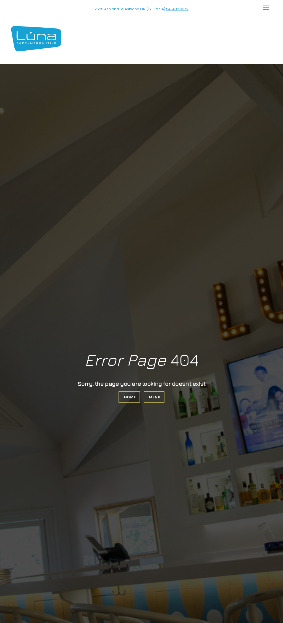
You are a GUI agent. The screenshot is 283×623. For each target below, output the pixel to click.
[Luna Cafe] (36, 49)
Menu (154, 397)
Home (130, 397)
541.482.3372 (177, 9)
